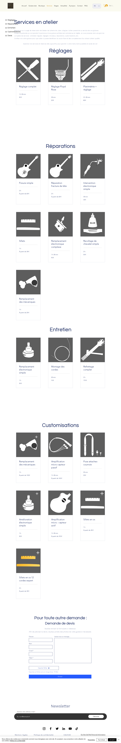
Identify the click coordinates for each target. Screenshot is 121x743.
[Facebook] (50, 728)
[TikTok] (77, 728)
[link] (28, 86)
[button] (44, 668)
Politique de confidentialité (17, 741)
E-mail (31, 650)
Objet (30, 657)
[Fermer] (119, 739)
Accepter (112, 740)
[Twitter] (57, 728)
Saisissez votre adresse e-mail (25, 711)
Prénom (31, 636)
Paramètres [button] (91, 740)
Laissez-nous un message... (62, 636)
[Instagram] (44, 728)
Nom (30, 643)
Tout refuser (101, 740)
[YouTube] (70, 728)
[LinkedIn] (64, 728)
